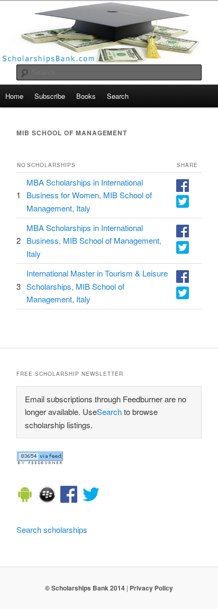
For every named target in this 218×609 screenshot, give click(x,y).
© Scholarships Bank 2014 (85, 588)
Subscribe (49, 96)
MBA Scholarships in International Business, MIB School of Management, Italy (93, 240)
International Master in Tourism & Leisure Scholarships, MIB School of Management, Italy (97, 285)
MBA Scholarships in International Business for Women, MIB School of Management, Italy (89, 195)
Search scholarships (51, 529)
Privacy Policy (151, 588)
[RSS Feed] (39, 461)
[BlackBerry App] (47, 496)
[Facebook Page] (68, 496)
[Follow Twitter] (91, 496)
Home (14, 96)
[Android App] (24, 496)
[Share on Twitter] (182, 204)
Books (86, 96)
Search (118, 96)
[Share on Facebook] (182, 188)
